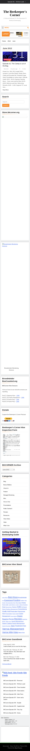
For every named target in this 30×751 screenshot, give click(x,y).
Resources (6, 515)
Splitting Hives (8, 621)
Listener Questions (23, 604)
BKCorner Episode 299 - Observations (13, 690)
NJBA (19, 607)
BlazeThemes (18, 748)
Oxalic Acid (6, 611)
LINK (18, 395)
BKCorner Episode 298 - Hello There (13, 694)
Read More (6, 90)
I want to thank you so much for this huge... (15, 646)
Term (13, 626)
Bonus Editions (7, 484)
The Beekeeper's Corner (15, 13)
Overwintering (22, 609)
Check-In (5, 488)
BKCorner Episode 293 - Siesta (11, 713)
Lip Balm (17, 604)
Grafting (22, 600)
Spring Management (18, 621)
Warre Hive (22, 632)
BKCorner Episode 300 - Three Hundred (14, 687)
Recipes (5, 512)
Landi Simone (12, 604)
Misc (4, 498)
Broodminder (22, 597)
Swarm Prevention (6, 626)
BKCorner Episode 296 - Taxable (12, 702)
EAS (3, 600)
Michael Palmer (9, 607)
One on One (6, 501)
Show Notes (7, 59)
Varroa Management (13, 628)
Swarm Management (18, 623)
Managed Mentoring (8, 495)
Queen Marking (14, 616)
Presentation (8, 613)
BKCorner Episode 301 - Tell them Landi (14, 684)
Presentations (7, 505)
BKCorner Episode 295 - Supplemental (13, 706)
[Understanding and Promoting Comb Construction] (18, 35)
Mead (3, 607)
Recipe (11, 619)
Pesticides (14, 611)
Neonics (14, 607)
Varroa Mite (7, 632)
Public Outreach (7, 508)
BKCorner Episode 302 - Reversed (12, 680)
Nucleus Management (12, 609)
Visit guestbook (6, 664)
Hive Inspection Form (10, 602)
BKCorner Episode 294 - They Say (12, 709)
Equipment (8, 600)
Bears (6, 597)
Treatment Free (20, 626)
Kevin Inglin (5, 604)
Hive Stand (19, 602)
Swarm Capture (7, 623)
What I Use (6, 525)
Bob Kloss (13, 597)
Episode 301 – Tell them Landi (16, 1)
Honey (24, 603)
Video (4, 522)
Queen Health (15, 613)
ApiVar (3, 597)
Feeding (16, 600)
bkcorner (6, 69)
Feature (5, 491)
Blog (4, 481)
